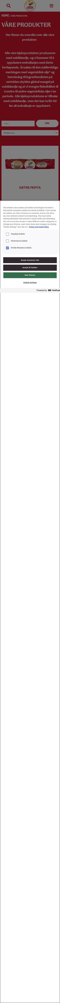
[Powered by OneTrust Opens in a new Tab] (47, 291)
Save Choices (30, 275)
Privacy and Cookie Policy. (39, 227)
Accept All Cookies (30, 268)
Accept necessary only (30, 260)
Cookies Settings (30, 282)
